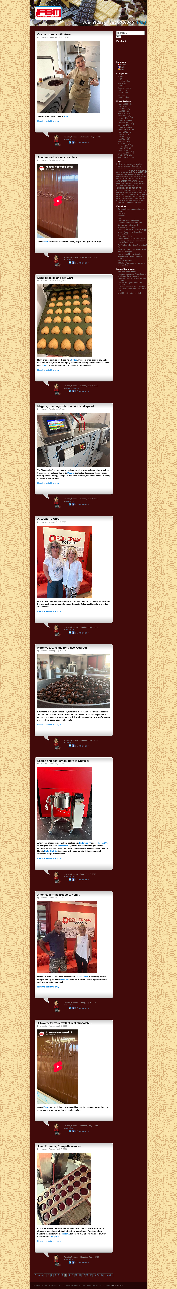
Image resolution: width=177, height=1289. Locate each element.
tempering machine (133, 202)
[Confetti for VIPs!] (64, 597)
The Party (121, 213)
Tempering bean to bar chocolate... (131, 223)
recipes (120, 76)
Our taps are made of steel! (128, 225)
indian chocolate (139, 196)
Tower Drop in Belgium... (127, 236)
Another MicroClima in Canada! (129, 254)
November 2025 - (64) (126, 125)
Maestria (64, 979)
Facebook (73, 142)
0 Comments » (82, 142)
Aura (65, 116)
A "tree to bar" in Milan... (127, 227)
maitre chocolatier (122, 198)
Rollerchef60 (85, 843)
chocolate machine (126, 181)
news (126, 200)
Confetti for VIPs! (48, 519)
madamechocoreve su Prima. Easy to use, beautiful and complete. (132, 275)
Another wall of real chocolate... (58, 157)
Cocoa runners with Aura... (55, 34)
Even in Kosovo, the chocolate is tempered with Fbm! (130, 233)
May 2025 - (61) (123, 139)
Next (109, 1275)
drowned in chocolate (124, 192)
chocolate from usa (135, 179)
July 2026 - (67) (123, 106)
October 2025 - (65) (125, 127)
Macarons (121, 216)
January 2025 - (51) (125, 148)
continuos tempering (129, 187)
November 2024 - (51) (126, 153)
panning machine (134, 200)
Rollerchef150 (101, 843)
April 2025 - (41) (124, 141)
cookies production (123, 190)
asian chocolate (129, 166)
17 (102, 1275)
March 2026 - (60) (124, 116)
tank (123, 202)
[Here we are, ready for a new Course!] (73, 708)
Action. (120, 218)
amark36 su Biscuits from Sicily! (130, 293)
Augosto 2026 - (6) (125, 104)
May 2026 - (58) (123, 111)
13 (87, 1275)
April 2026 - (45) (124, 113)
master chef (133, 198)
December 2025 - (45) (126, 123)
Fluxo (46, 241)
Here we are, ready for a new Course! (62, 647)
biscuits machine (122, 172)
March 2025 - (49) (124, 144)
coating (130, 185)
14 (91, 1275)
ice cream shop (127, 196)
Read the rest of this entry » (49, 121)
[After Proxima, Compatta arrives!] (64, 1224)
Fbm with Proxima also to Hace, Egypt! (132, 230)
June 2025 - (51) (124, 137)
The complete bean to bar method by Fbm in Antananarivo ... (131, 242)
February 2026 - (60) (125, 118)
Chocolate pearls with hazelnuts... (130, 220)
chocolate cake (121, 175)
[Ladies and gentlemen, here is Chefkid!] (64, 839)
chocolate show (123, 97)
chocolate (69, 259)
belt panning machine (134, 168)
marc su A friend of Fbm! (127, 272)
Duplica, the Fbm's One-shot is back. (132, 239)
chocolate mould (126, 183)
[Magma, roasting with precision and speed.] (73, 466)
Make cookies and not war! (55, 277)
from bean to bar (132, 194)
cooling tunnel (123, 90)
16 (98, 1275)
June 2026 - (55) (124, 109)
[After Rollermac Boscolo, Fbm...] (67, 973)
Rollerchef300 (64, 845)
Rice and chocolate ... (126, 261)
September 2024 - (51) (126, 158)
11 (80, 1275)
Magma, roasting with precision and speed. (65, 406)
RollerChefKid (50, 851)
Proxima (66, 1234)
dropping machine (72, 388)
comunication (123, 93)
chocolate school (124, 81)
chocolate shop (121, 185)
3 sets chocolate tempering (125, 164)
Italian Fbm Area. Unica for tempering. (132, 249)
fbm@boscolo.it (117, 1285)
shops (120, 79)
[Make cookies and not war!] (64, 356)
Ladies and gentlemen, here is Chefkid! (63, 760)
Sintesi (74, 360)
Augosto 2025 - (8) (125, 132)
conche (136, 185)
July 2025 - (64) (123, 134)
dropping (144, 190)
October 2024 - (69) (125, 155)
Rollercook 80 (82, 977)
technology (70, 629)
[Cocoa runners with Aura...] (68, 112)
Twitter (70, 142)
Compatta (54, 1236)
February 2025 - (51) (125, 146)
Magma (70, 473)
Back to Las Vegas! (125, 252)
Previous (38, 1275)
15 (94, 1275)
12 (83, 1275)
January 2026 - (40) (125, 120)
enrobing (135, 192)
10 (76, 1275)
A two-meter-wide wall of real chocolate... (64, 1023)
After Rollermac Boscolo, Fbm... (58, 894)
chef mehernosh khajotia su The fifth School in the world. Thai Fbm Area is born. (132, 289)
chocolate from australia (129, 177)
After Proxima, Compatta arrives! (59, 1146)
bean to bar (70, 139)
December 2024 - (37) (126, 151)
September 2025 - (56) (126, 130)
